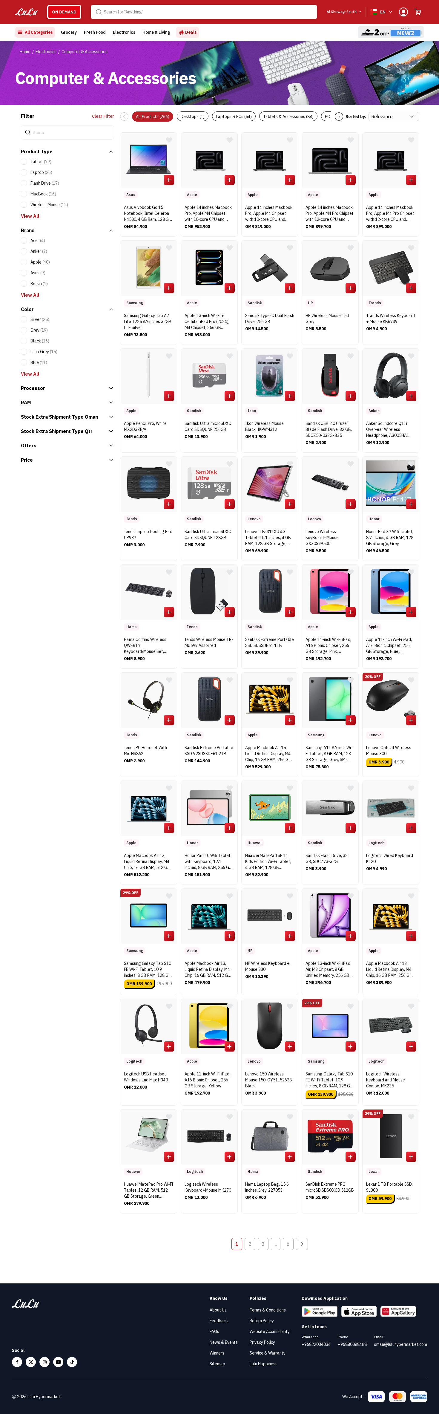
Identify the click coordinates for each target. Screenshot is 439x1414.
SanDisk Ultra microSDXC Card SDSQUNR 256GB (208, 426)
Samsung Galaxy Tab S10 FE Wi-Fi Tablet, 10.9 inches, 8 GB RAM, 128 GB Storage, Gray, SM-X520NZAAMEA (147, 970)
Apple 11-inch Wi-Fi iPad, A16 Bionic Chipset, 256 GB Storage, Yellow (207, 1080)
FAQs (214, 1331)
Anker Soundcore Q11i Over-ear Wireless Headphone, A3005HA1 (387, 429)
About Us (218, 1310)
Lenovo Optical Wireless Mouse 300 (388, 750)
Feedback (219, 1320)
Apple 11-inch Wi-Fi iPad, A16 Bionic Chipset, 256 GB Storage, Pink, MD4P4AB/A (328, 646)
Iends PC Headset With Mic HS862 (145, 750)
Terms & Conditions (268, 1310)
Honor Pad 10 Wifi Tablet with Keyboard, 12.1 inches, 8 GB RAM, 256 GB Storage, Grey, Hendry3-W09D (208, 862)
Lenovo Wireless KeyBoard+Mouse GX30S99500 (322, 537)
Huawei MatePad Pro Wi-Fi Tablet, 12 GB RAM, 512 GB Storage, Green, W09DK (148, 1191)
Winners (217, 1353)
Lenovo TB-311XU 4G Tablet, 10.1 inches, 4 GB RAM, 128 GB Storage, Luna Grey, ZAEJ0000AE (268, 538)
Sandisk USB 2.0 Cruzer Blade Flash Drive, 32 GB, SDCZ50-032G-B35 (329, 429)
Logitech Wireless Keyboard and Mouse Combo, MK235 (385, 1080)
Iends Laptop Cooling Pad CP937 (148, 534)
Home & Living (156, 32)
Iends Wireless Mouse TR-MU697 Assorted (209, 642)
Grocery (69, 32)
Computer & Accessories (85, 51)
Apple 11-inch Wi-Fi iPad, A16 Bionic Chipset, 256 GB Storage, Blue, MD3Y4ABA (389, 646)
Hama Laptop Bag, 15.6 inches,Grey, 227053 (267, 1187)
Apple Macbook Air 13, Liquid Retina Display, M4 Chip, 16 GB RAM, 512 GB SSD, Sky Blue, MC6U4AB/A (147, 862)
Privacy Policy (262, 1342)
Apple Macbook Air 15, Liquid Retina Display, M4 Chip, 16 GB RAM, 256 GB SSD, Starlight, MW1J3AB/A (268, 754)
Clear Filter (103, 116)
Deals (191, 32)
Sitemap (217, 1363)
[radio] (64, 12)
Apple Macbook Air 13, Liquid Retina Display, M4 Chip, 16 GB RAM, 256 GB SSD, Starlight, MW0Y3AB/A (389, 970)
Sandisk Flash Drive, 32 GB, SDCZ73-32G (327, 858)
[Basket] (418, 12)
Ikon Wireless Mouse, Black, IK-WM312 (265, 426)
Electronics (124, 32)
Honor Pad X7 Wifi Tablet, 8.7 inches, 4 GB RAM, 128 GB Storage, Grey (389, 537)
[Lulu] (26, 12)
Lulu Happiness (263, 1363)
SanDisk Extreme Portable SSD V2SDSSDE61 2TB (209, 750)
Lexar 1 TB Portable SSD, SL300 (389, 1187)
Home (25, 51)
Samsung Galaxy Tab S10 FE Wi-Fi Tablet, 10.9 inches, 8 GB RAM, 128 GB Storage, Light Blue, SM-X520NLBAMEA (329, 1080)
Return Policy (262, 1320)
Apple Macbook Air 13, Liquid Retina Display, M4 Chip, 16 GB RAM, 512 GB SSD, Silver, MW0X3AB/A (208, 970)
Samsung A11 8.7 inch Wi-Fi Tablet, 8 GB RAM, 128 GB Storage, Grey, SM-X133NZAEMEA (329, 754)
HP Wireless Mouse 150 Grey (327, 318)
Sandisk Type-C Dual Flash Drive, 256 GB (269, 318)
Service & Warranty (267, 1353)
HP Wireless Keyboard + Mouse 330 (267, 966)
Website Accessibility (270, 1331)
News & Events (224, 1342)
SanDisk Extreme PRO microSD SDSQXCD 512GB (330, 1187)
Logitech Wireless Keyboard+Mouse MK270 (208, 1187)
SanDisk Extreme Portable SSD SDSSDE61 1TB (269, 642)
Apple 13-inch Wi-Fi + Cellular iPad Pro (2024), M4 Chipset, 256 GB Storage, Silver (207, 322)
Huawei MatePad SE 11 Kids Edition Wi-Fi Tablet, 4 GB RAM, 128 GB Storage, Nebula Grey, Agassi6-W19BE (268, 862)
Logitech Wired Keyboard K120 (389, 858)
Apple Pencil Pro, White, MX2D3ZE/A (146, 426)
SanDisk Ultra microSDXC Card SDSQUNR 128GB (208, 534)
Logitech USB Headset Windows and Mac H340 (146, 1077)
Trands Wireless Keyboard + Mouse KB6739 (390, 318)
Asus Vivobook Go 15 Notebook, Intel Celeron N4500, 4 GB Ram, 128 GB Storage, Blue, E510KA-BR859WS (147, 214)
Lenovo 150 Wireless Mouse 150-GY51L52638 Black (268, 1080)
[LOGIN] (403, 12)
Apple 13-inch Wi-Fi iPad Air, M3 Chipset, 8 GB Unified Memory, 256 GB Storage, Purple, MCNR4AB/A (328, 970)
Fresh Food (95, 32)
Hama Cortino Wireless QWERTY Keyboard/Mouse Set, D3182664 (145, 646)
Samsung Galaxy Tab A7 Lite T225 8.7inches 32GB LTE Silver (147, 321)
